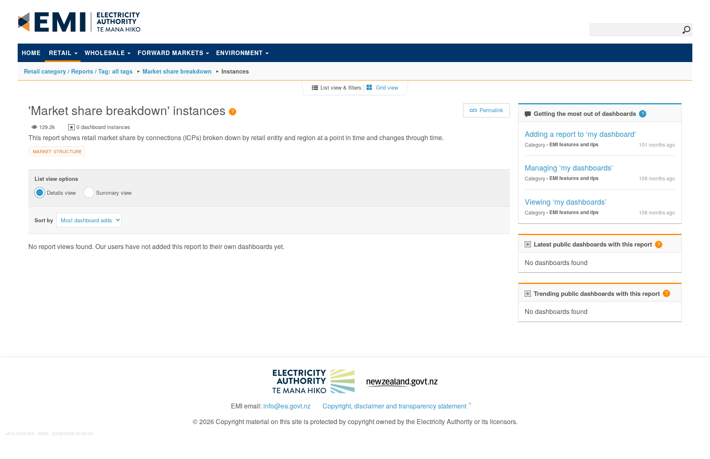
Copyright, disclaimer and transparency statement (394, 406)
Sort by (44, 220)
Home (31, 52)
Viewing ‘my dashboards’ (565, 201)
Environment (239, 52)
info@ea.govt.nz (287, 406)
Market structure (57, 151)
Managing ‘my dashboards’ (569, 167)
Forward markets (170, 52)
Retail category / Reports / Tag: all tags (78, 71)
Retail (60, 52)
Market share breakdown (177, 71)
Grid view (386, 87)
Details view (61, 192)
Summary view (113, 192)
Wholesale (105, 52)
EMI (79, 22)
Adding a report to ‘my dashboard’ (580, 133)
